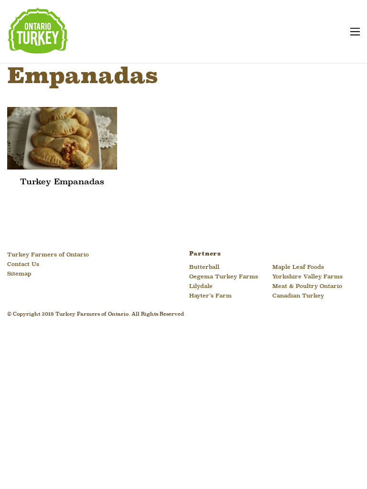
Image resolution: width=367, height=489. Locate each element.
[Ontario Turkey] (37, 50)
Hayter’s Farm (210, 296)
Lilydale (201, 286)
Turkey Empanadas (62, 182)
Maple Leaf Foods (298, 267)
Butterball (204, 267)
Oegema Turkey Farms (223, 277)
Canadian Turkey (298, 296)
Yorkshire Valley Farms (307, 277)
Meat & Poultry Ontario (307, 286)
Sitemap (19, 274)
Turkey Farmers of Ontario (48, 255)
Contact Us (23, 264)
